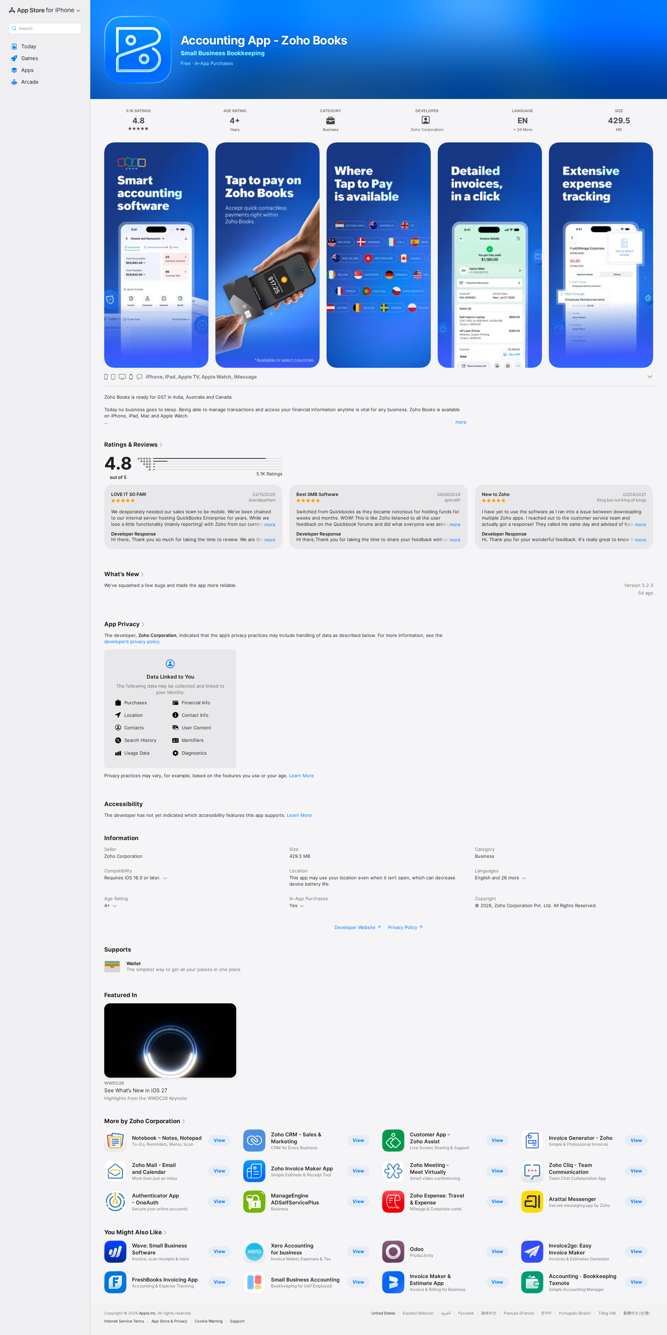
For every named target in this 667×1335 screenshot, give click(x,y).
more (461, 422)
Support (237, 1321)
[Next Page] (660, 255)
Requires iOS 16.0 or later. (132, 877)
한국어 (546, 1313)
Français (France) (519, 1313)
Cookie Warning (209, 1321)
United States (383, 1313)
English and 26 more (497, 877)
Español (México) (418, 1313)
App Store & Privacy (169, 1321)
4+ (107, 905)
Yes (293, 905)
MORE (269, 524)
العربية (446, 1313)
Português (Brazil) (575, 1313)
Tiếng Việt (607, 1313)
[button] (45, 46)
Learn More (301, 775)
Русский (466, 1313)
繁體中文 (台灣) (636, 1313)
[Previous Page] (97, 255)
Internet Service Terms (124, 1321)
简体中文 (488, 1313)
